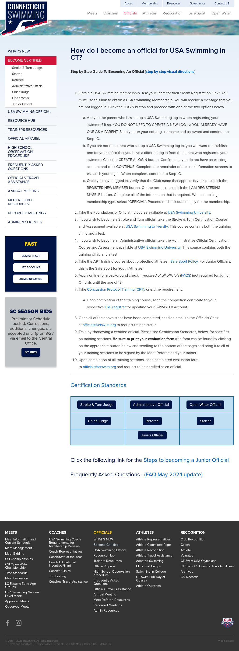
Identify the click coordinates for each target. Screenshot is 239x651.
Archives (187, 571)
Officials (130, 13)
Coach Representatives (66, 551)
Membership (150, 3)
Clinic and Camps (148, 566)
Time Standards (16, 573)
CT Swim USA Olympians (198, 561)
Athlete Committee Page (153, 545)
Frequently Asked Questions (25, 167)
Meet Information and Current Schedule (20, 541)
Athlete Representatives (153, 539)
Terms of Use (60, 644)
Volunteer (188, 555)
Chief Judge (98, 421)
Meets (92, 13)
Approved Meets (17, 601)
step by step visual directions (170, 71)
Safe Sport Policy (184, 261)
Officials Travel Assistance (24, 180)
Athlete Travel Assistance (154, 555)
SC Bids (31, 352)
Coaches (110, 13)
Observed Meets (17, 606)
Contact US (221, 3)
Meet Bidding (14, 553)
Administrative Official (151, 404)
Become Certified (25, 60)
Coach (185, 545)
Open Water (221, 13)
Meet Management (18, 548)
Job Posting (57, 576)
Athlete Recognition (150, 550)
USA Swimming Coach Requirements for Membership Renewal (65, 543)
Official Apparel (24, 138)
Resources (174, 3)
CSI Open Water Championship (16, 566)
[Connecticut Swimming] (24, 19)
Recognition (173, 13)
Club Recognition (193, 539)
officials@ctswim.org (99, 325)
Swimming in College (151, 571)
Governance (197, 3)
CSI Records (189, 577)
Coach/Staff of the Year (65, 557)
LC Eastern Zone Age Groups (20, 585)
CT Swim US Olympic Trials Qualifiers (207, 566)
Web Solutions (226, 640)
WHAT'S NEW (19, 51)
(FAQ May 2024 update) (173, 474)
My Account (31, 267)
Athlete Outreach (148, 586)
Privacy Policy (42, 644)
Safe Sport (197, 13)
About (129, 3)
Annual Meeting (23, 191)
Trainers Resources (27, 129)
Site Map (76, 644)
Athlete (186, 550)
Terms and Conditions (20, 644)
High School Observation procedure (20, 151)
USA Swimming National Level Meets (22, 594)
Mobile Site (106, 644)
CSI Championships (19, 559)
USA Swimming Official (29, 111)
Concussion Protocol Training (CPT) (115, 289)
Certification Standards (98, 385)
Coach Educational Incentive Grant (62, 564)
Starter (205, 421)
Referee (152, 421)
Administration (30, 279)
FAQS (185, 275)
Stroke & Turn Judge (96, 404)
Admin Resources (25, 222)
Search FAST (31, 256)
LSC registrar (115, 307)
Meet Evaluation (16, 578)
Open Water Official (205, 404)
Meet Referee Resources (20, 202)
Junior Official (152, 435)
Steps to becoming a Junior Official (186, 460)
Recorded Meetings (27, 213)
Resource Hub (21, 120)
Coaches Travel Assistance (68, 581)
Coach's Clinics (60, 571)
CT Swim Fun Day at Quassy (150, 578)
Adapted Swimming (150, 561)
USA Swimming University (189, 212)
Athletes (150, 13)
